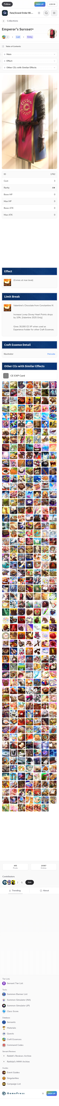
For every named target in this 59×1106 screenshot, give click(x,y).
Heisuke (51, 354)
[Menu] (54, 13)
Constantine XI (46, 305)
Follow (7, 4)
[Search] (46, 13)
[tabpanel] (29, 934)
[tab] (14, 891)
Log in (52, 4)
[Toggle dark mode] (39, 13)
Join (29, 882)
